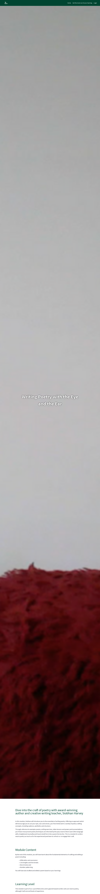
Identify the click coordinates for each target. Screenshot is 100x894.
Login (95, 3)
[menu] (81, 3)
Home (69, 3)
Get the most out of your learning (82, 3)
